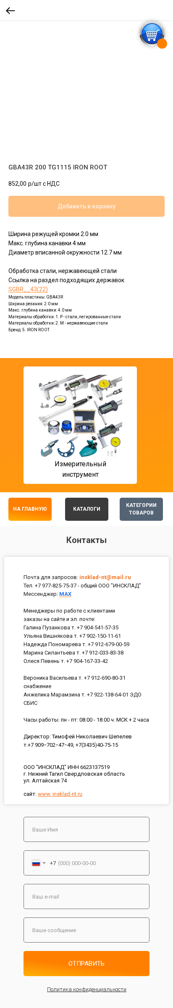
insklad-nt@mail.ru (105, 577)
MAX (65, 594)
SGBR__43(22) (28, 289)
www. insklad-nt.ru (60, 794)
